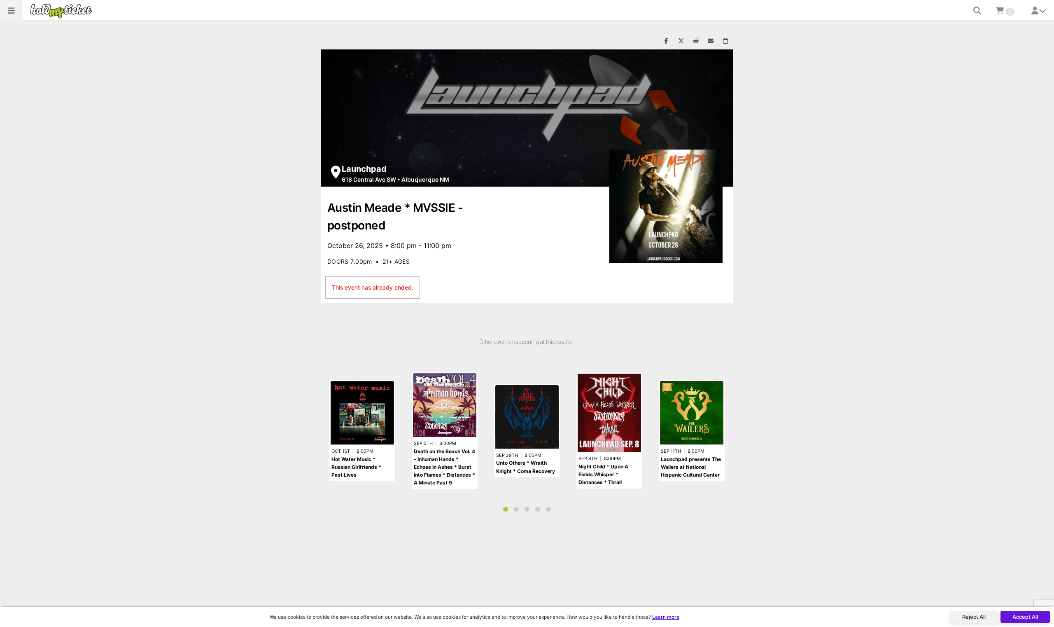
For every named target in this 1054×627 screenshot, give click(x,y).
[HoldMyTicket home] (62, 11)
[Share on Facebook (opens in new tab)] (666, 41)
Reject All (974, 616)
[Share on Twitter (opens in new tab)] (681, 41)
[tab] (505, 509)
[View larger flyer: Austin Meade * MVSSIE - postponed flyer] (666, 206)
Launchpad (364, 169)
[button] (11, 10)
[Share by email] (710, 41)
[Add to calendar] (725, 41)
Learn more (665, 617)
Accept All (1025, 616)
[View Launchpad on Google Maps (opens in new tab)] (335, 172)
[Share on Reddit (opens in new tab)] (695, 41)
